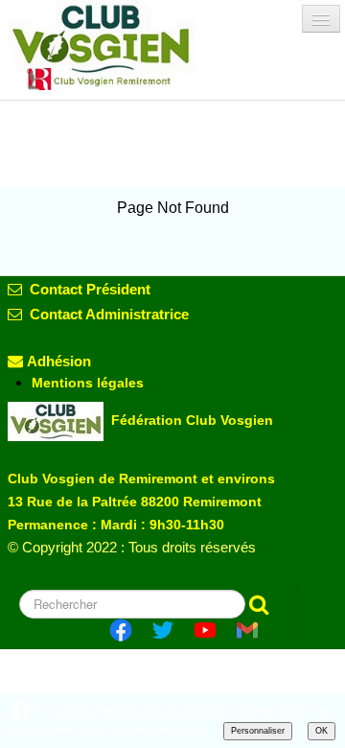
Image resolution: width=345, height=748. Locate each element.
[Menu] (321, 19)
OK (321, 731)
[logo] (118, 45)
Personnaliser (258, 731)
